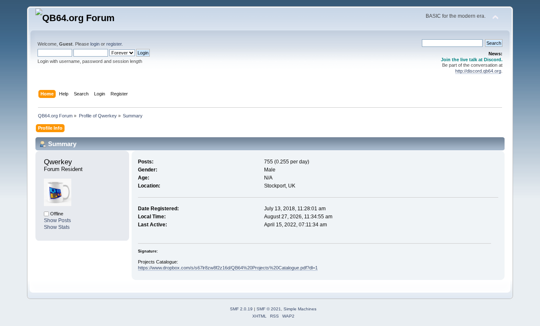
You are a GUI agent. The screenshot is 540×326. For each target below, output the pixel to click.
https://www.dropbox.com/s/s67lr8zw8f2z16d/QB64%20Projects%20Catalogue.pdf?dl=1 (228, 267)
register (114, 43)
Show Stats (57, 227)
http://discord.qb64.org (478, 70)
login (95, 43)
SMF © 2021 (268, 309)
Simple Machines (300, 309)
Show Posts (57, 220)
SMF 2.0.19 (241, 309)
